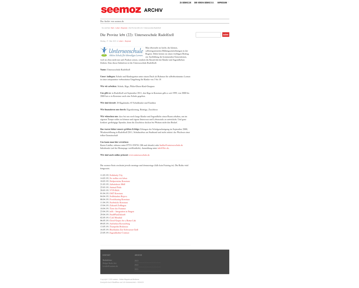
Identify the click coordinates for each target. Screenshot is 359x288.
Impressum (222, 3)
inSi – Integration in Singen (122, 211)
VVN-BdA (114, 190)
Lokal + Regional (121, 28)
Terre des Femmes (118, 208)
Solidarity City (116, 175)
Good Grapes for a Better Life (123, 220)
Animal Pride (115, 187)
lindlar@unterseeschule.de (171, 145)
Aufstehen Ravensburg (120, 223)
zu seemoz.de (185, 3)
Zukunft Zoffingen (118, 205)
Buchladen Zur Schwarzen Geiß (124, 229)
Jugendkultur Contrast (119, 232)
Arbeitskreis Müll (117, 184)
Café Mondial (116, 217)
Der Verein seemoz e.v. (204, 3)
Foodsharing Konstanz (120, 199)
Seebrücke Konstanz (119, 202)
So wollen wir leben (118, 178)
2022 (136, 264)
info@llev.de (163, 147)
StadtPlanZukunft (117, 214)
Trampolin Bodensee (119, 226)
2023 (136, 260)
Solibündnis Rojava (118, 196)
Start (112, 28)
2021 (136, 269)
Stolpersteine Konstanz (120, 181)
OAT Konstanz (116, 193)
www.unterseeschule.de (139, 154)
